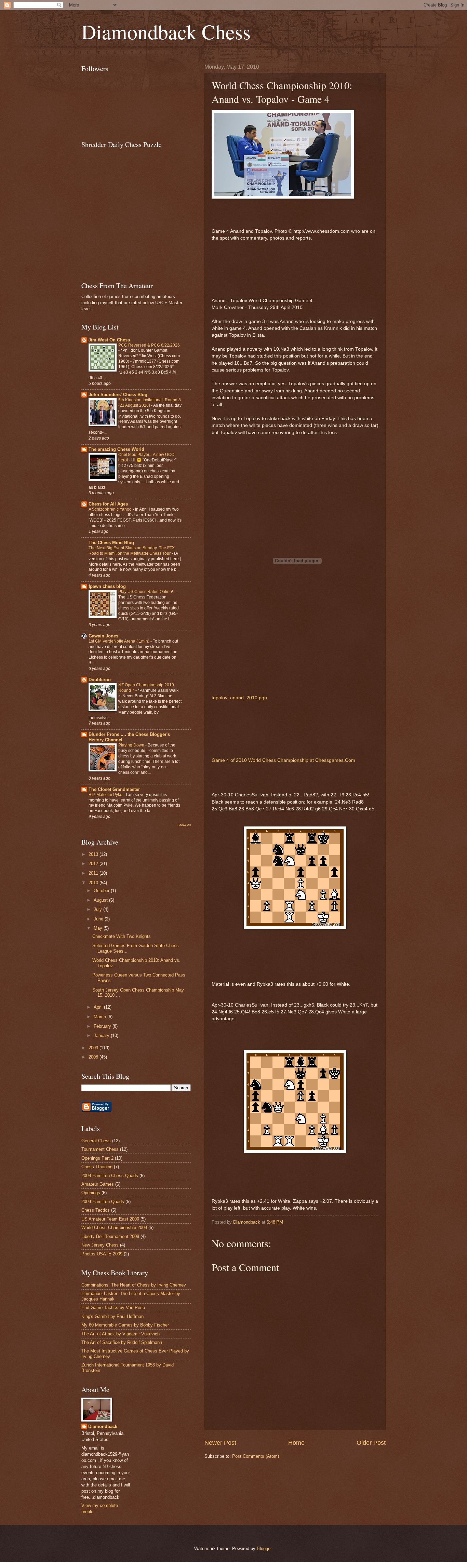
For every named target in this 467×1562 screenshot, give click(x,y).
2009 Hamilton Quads (102, 1201)
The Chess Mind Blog (111, 542)
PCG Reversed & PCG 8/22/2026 (149, 345)
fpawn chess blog (107, 586)
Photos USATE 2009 (101, 1253)
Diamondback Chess (166, 31)
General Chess (96, 1140)
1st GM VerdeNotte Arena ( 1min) (119, 641)
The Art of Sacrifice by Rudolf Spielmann (121, 1342)
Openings (90, 1192)
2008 (94, 1057)
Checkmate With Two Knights (121, 936)
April (99, 1007)
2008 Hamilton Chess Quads (109, 1175)
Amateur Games (97, 1184)
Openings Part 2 (97, 1158)
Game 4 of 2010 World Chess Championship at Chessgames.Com (283, 760)
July (98, 909)
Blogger (264, 1548)
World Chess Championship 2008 (114, 1227)
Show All (184, 825)
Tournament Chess (100, 1149)
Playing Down (131, 745)
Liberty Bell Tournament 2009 (110, 1236)
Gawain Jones (103, 635)
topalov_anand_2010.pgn (239, 697)
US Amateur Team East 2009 (110, 1219)
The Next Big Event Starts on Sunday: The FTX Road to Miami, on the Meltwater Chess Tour (132, 551)
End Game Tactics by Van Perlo (113, 1307)
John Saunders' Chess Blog (118, 394)
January (102, 1035)
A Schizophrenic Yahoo (111, 509)
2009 (94, 1047)
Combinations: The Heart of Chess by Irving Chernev (133, 1285)
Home (296, 1442)
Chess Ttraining (96, 1166)
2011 (94, 873)
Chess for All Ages (108, 504)
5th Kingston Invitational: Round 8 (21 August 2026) (149, 403)
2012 (94, 863)
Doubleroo (100, 679)
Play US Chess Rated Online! (146, 591)
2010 (94, 882)
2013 (94, 854)
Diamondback (102, 1426)
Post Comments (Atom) (255, 1456)
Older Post (371, 1442)
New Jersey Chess (100, 1245)
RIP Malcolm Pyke (106, 794)
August (101, 900)
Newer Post (220, 1442)
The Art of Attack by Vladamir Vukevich (120, 1333)
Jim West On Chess (109, 339)
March (100, 1016)
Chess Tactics (95, 1210)
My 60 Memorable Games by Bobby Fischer (125, 1325)
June (99, 918)
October (102, 890)
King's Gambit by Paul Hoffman (112, 1316)
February (103, 1026)
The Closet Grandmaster (114, 789)
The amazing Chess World (116, 449)
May (99, 928)
